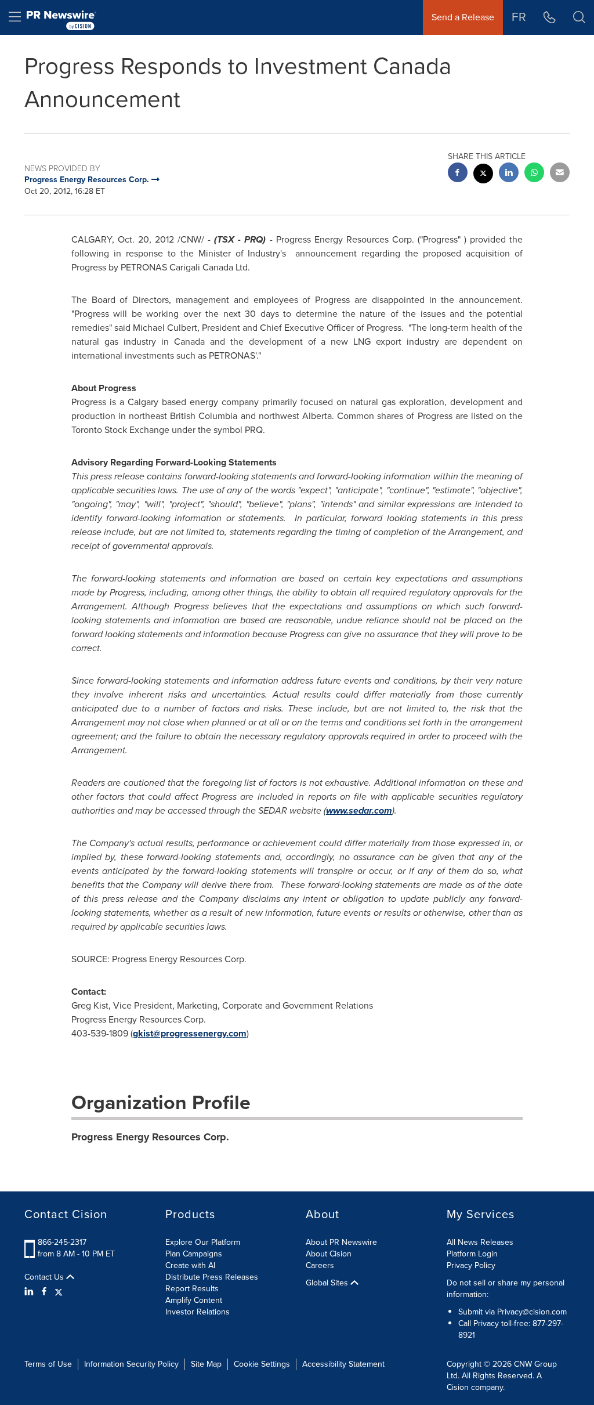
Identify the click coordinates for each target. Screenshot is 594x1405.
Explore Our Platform (202, 1242)
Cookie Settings (262, 1364)
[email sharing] (560, 173)
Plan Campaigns (193, 1254)
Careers (320, 1265)
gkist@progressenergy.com (190, 1033)
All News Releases (480, 1242)
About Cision (329, 1254)
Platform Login (472, 1254)
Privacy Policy (471, 1265)
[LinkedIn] (30, 1292)
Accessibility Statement (343, 1364)
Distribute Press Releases (211, 1277)
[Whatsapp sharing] (534, 173)
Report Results (192, 1289)
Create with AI (190, 1265)
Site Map (206, 1364)
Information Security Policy (131, 1364)
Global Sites (328, 1283)
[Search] (579, 17)
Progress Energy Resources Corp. (150, 1136)
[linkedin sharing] (509, 173)
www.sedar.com (359, 810)
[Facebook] (44, 1292)
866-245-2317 (62, 1242)
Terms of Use (48, 1364)
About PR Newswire (341, 1242)
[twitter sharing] (483, 175)
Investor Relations (197, 1312)
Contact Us (45, 1277)
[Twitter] (59, 1292)
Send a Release (463, 17)
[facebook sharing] (458, 173)
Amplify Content (193, 1300)
